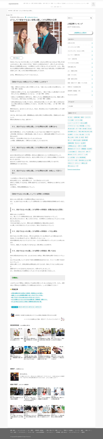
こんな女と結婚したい (72, 151)
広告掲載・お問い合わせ (61, 432)
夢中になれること (71, 166)
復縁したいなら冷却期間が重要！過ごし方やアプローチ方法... (27, 295)
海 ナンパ (70, 140)
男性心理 (39, 307)
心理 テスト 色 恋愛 (82, 145)
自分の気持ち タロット (72, 131)
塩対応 (82, 117)
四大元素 (84, 128)
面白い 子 (88, 151)
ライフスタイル (77, 3)
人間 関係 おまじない (72, 145)
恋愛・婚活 (26, 3)
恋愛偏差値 (84, 148)
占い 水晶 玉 (81, 137)
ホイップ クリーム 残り (73, 160)
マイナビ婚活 (70, 120)
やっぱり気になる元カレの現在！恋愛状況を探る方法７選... (27, 301)
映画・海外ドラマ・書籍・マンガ (50, 3)
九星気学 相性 (77, 117)
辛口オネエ (72, 94)
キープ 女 (88, 134)
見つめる (89, 128)
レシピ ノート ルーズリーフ (73, 123)
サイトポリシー (50, 432)
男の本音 (26, 307)
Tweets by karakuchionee (73, 169)
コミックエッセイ (69, 3)
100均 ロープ (70, 163)
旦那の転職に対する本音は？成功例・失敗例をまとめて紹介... (27, 293)
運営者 (83, 432)
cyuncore (13, 3)
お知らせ (71, 43)
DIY (77, 166)
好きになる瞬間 (84, 123)
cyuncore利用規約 (40, 432)
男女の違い (32, 307)
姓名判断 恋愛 (84, 140)
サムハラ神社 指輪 (80, 125)
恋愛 (21, 307)
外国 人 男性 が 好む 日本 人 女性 (85, 131)
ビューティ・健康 (85, 3)
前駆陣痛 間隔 (71, 143)
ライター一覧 (31, 432)
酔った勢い (82, 134)
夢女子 (86, 137)
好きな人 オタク (81, 151)
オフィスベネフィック (74, 432)
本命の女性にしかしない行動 (85, 160)
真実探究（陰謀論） (38, 3)
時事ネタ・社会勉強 (61, 3)
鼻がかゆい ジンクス (72, 154)
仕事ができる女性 (76, 140)
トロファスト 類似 (78, 120)
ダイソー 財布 (78, 128)
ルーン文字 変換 (71, 157)
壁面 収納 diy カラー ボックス (74, 148)
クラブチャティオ (71, 125)
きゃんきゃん (23, 374)
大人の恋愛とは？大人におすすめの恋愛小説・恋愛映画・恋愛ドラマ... (30, 299)
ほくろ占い (70, 117)
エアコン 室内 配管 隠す (81, 157)
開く (18, 58)
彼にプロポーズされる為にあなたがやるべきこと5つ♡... (26, 297)
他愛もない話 (84, 163)
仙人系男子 (70, 134)
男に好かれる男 (71, 128)
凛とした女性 (70, 137)
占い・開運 (31, 3)
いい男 (86, 154)
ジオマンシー (80, 154)
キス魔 (76, 137)
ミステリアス (87, 117)
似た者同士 (89, 148)
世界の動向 (72, 67)
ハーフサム (87, 125)
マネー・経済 (53, 6)
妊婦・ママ (59, 6)
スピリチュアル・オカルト (76, 51)
